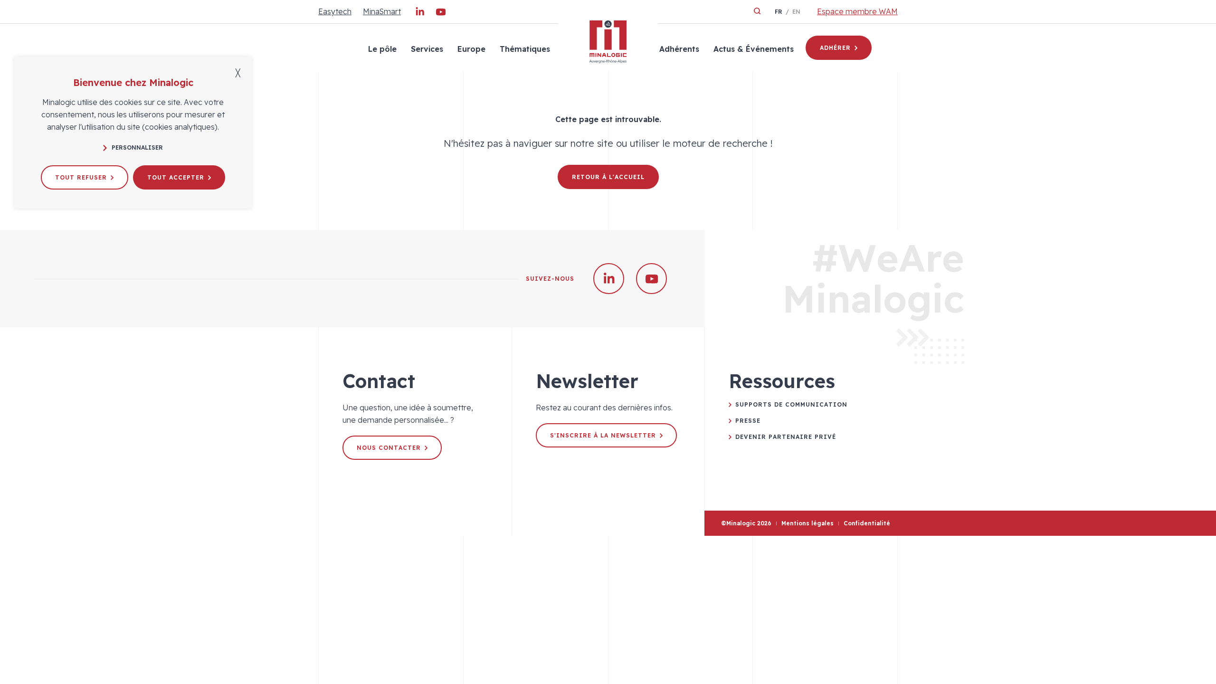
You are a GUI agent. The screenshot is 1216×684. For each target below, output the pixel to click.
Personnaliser (137, 147)
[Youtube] (441, 14)
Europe (471, 49)
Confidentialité (867, 523)
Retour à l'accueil (608, 176)
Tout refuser (81, 177)
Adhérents (679, 49)
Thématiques (525, 49)
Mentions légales (807, 523)
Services (427, 49)
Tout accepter (175, 177)
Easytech (335, 11)
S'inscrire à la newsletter (603, 435)
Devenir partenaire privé (785, 436)
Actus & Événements (753, 49)
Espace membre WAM (857, 11)
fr (778, 11)
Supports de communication (791, 404)
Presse (747, 420)
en (796, 11)
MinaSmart (382, 11)
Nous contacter (389, 447)
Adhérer (835, 47)
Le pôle (382, 49)
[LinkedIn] (420, 14)
